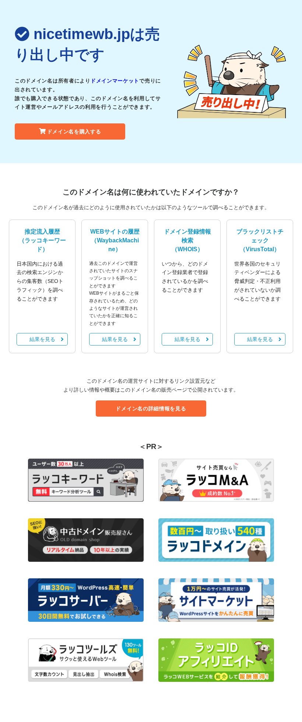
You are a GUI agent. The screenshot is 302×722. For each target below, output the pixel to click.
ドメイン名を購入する (74, 131)
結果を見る (42, 339)
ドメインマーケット (115, 81)
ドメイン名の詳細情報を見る (151, 408)
